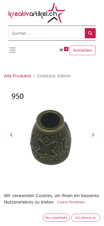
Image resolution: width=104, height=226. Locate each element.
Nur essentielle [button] (56, 218)
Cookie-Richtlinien (71, 202)
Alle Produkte (17, 75)
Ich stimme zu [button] (85, 218)
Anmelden (82, 50)
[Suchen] (90, 33)
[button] (11, 134)
